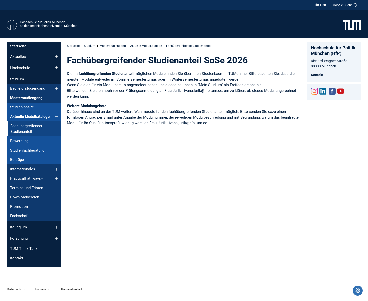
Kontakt (16, 258)
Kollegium (18, 227)
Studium (17, 79)
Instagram (314, 91)
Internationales (22, 169)
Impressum (43, 289)
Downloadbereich (24, 197)
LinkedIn (322, 91)
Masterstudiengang (26, 98)
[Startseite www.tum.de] (352, 24)
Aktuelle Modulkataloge (30, 116)
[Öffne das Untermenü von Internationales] (57, 169)
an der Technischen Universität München (48, 26)
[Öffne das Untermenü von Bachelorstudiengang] (57, 89)
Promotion (19, 206)
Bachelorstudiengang (27, 88)
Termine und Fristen (26, 188)
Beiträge (17, 160)
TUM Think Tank (23, 248)
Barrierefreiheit (71, 289)
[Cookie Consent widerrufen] (358, 291)
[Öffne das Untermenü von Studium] (57, 79)
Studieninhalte (22, 107)
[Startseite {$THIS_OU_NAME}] (12, 25)
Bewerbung (19, 141)
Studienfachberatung (27, 150)
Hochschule (20, 68)
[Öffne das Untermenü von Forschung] (57, 239)
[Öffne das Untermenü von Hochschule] (57, 68)
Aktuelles (18, 56)
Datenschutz (16, 289)
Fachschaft (19, 216)
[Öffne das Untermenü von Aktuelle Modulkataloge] (57, 117)
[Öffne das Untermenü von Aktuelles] (57, 57)
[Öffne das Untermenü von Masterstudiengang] (57, 98)
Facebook (332, 91)
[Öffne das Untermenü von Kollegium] (57, 227)
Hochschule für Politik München (42, 22)
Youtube (340, 91)
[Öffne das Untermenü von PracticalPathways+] (57, 179)
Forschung (19, 238)
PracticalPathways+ (26, 178)
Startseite (18, 46)
